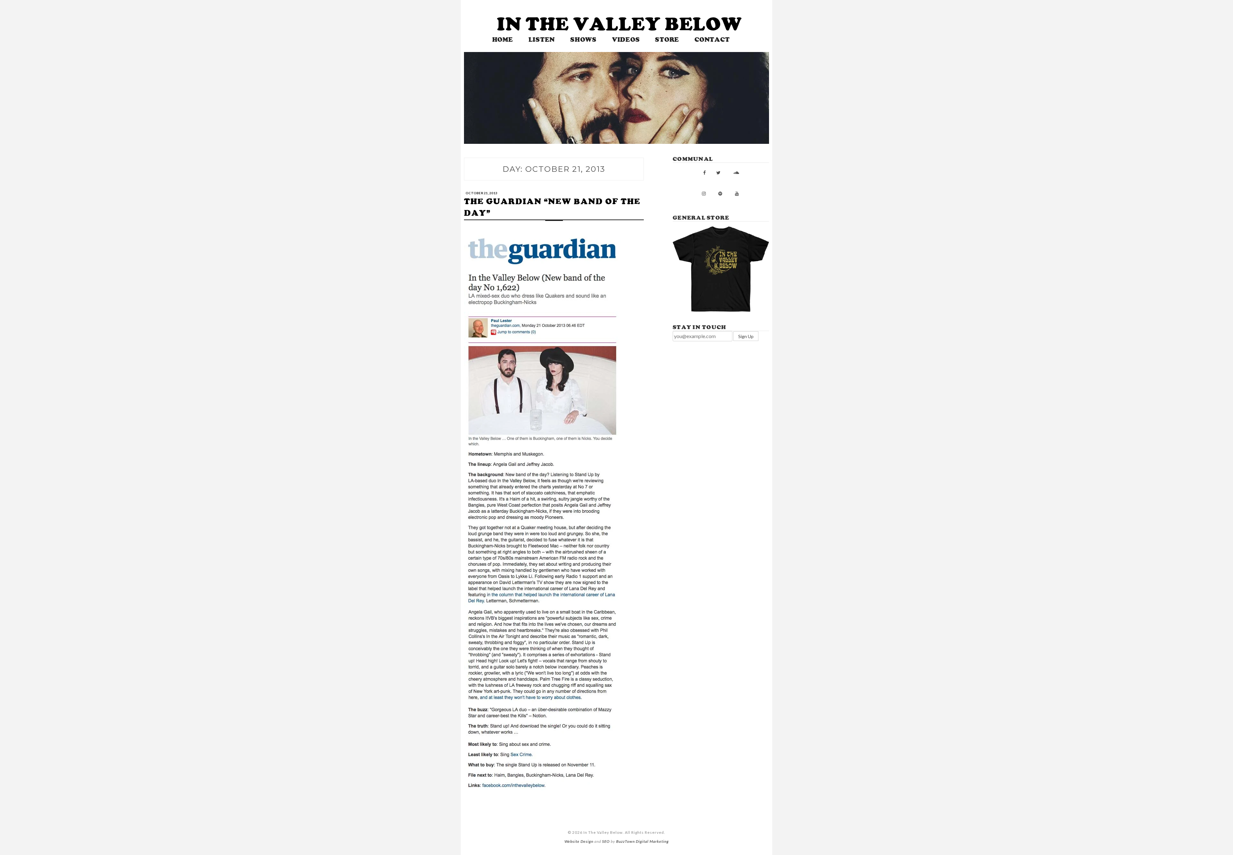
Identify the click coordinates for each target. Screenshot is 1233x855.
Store (667, 39)
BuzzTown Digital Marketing (642, 841)
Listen (542, 39)
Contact (712, 39)
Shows (583, 39)
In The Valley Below (619, 24)
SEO (606, 841)
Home (502, 39)
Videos (626, 39)
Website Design (578, 841)
